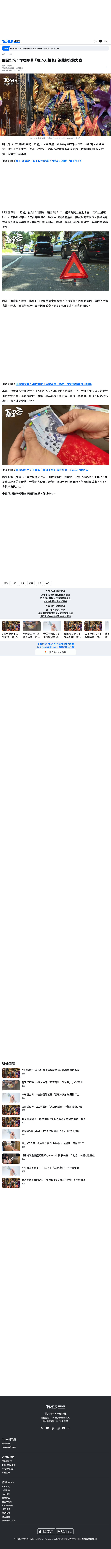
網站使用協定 (8, 1468)
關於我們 (6, 1443)
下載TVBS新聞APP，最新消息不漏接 (55, 643)
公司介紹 (6, 1486)
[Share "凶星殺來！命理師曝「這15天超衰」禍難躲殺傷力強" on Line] (100, 41)
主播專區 (6, 1497)
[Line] (47, 1428)
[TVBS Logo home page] (11, 41)
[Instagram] (58, 1428)
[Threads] (53, 1428)
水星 (14, 583)
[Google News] (69, 1428)
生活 (10, 54)
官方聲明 (6, 1516)
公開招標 (6, 1509)
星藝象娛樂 (7, 1501)
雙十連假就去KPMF (55, 610)
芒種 (31, 583)
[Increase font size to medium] (95, 41)
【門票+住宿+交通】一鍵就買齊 (55, 616)
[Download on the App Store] (46, 1531)
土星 (23, 583)
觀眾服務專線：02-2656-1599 (55, 1421)
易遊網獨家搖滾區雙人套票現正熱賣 (55, 613)
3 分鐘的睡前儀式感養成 (55, 601)
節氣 (39, 583)
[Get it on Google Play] (65, 1531)
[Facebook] (42, 1428)
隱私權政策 (7, 1461)
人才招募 (6, 1494)
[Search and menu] (106, 41)
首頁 (3, 54)
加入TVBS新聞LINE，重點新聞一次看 (55, 647)
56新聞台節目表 (9, 1447)
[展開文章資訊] (106, 67)
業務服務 (6, 1513)
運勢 (6, 583)
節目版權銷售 (8, 1505)
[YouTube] (63, 1428)
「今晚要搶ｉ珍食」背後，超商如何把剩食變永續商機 (33, 48)
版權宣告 (6, 1472)
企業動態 (6, 1490)
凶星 (48, 583)
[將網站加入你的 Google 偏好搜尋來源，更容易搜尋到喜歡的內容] (55, 652)
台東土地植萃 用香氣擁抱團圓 (55, 595)
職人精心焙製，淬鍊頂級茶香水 (55, 598)
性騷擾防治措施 (8, 1465)
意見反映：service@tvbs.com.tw (55, 1417)
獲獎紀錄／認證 (8, 1520)
